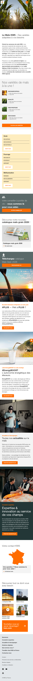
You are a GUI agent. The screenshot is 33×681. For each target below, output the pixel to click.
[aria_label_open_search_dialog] (23, 2)
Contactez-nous (6, 653)
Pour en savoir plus (10, 462)
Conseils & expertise (8, 640)
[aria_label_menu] (30, 2)
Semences (5, 637)
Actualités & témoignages (9, 642)
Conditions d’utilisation (7, 665)
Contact (4, 657)
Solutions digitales (7, 645)
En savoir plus (8, 328)
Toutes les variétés (16, 125)
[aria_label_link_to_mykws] (27, 2)
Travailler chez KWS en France (10, 650)
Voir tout (8, 148)
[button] (8, 611)
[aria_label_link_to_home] (2, 2)
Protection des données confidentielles (11, 659)
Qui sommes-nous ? (8, 648)
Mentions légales (6, 662)
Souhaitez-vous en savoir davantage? (11, 626)
